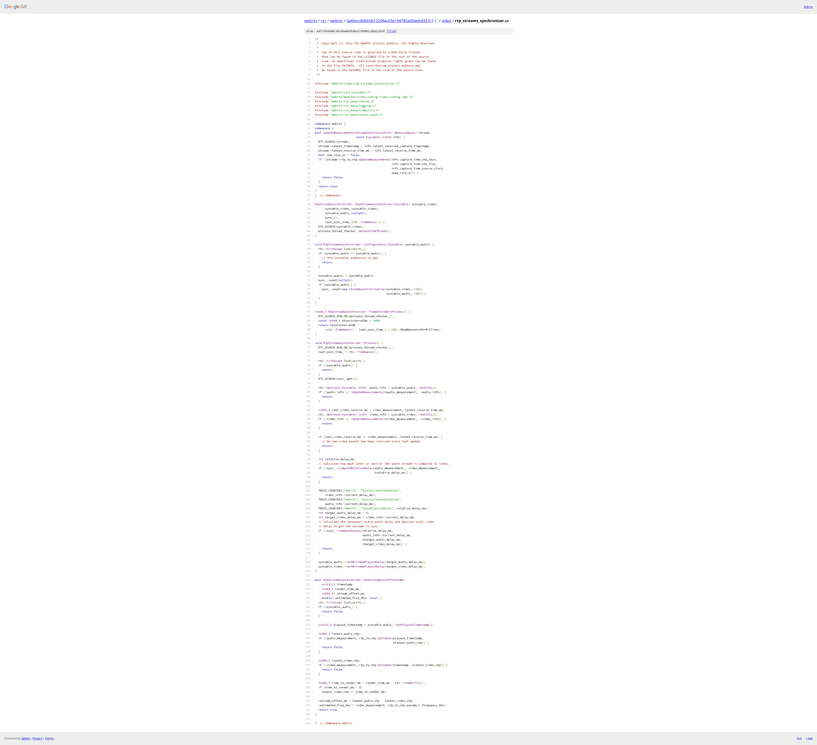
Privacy (37, 738)
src (323, 20)
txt (799, 738)
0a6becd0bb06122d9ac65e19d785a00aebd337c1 (390, 20)
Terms (49, 738)
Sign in (808, 7)
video (446, 20)
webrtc (310, 20)
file (391, 31)
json (809, 738)
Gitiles (25, 738)
